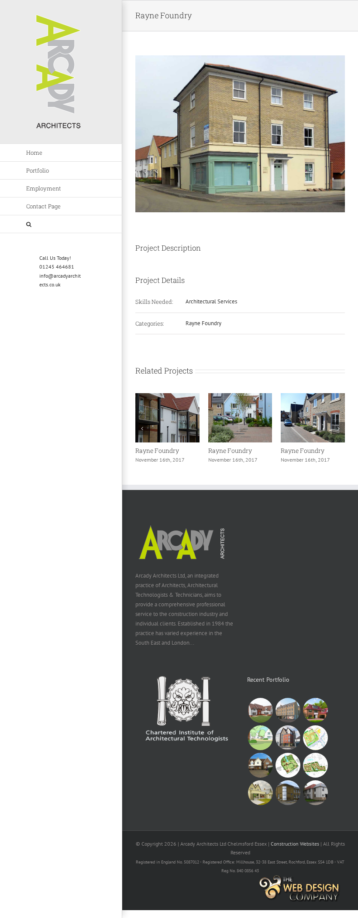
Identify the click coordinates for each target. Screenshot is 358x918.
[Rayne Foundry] (167, 397)
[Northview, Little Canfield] (315, 765)
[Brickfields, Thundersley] (260, 710)
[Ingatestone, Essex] (260, 737)
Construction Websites (295, 843)
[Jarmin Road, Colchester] (315, 792)
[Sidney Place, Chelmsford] (260, 792)
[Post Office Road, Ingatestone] (315, 710)
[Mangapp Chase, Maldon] (260, 765)
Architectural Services (211, 301)
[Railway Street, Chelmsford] (288, 710)
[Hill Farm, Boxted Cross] (315, 737)
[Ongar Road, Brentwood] (288, 737)
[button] (61, 224)
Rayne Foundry (203, 323)
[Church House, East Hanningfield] (288, 765)
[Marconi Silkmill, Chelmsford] (288, 792)
